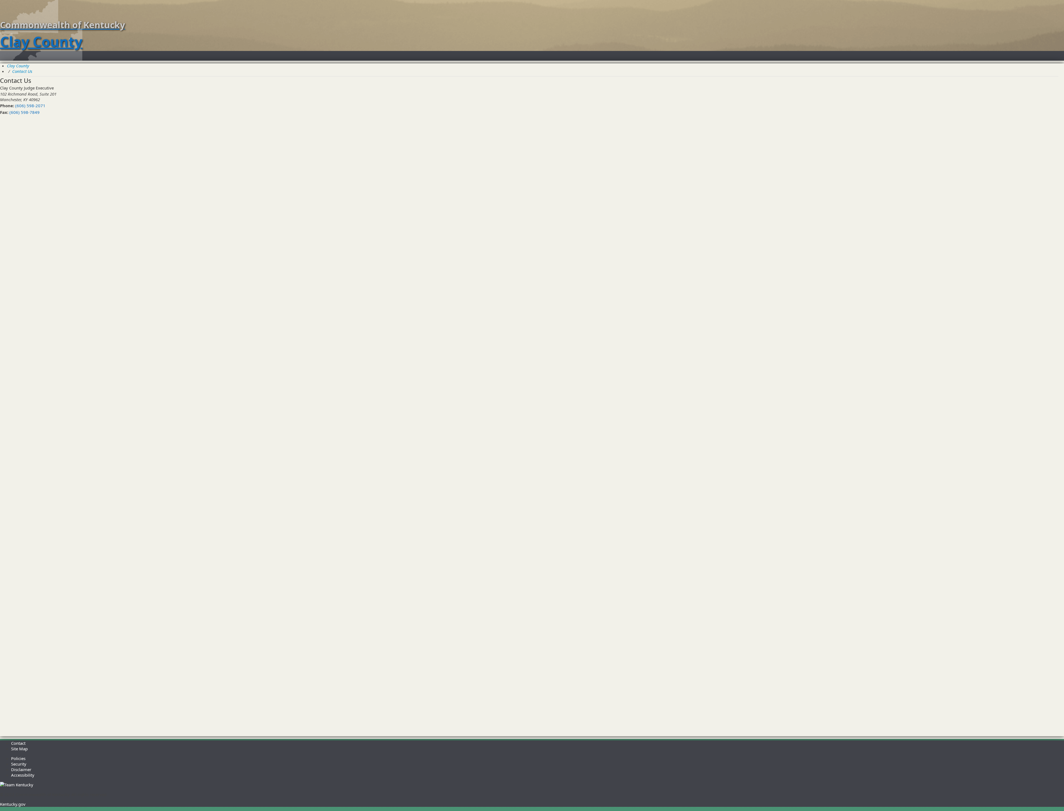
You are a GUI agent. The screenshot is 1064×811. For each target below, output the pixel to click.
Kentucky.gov (12, 804)
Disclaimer (21, 769)
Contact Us (22, 71)
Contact (18, 743)
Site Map (19, 748)
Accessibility (22, 775)
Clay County (18, 65)
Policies (18, 758)
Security (18, 764)
